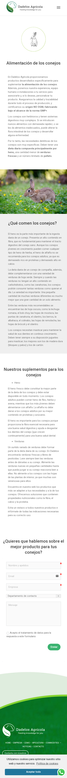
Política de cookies (47, 763)
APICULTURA (37, 743)
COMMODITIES (52, 743)
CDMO (27, 743)
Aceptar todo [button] (33, 772)
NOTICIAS (27, 746)
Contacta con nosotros (15, 753)
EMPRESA (17, 743)
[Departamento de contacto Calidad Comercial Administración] (33, 596)
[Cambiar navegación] (58, 7)
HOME (8, 743)
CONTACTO (39, 746)
